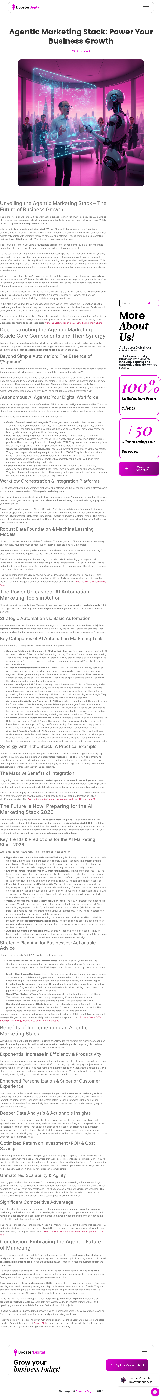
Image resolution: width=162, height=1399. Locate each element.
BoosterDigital (41, 1323)
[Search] (149, 303)
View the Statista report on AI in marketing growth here (73, 322)
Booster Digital (86, 1391)
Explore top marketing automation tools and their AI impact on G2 (61, 799)
